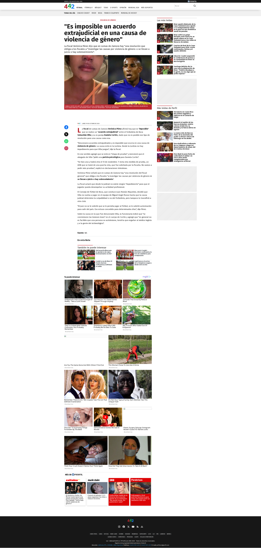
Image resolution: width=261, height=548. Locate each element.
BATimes (169, 534)
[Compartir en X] (66, 134)
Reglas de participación (146, 537)
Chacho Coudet (83, 13)
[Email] (66, 148)
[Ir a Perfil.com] (192, 2)
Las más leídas (164, 20)
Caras (100, 534)
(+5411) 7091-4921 (135, 545)
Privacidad (130, 537)
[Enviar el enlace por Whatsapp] (66, 141)
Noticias (106, 534)
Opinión (123, 8)
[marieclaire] (97, 480)
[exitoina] (75, 480)
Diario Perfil (93, 534)
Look (149, 534)
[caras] (119, 480)
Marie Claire (113, 534)
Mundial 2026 (133, 8)
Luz (154, 534)
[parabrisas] (140, 480)
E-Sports (114, 8)
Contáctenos (121, 537)
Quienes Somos (112, 537)
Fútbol (79, 8)
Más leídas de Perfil (167, 108)
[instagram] (119, 527)
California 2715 (102, 545)
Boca (100, 13)
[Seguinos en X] (128, 527)
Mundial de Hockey (129, 13)
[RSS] (137, 527)
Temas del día (69, 13)
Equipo (136, 537)
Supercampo (143, 534)
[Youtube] (133, 527)
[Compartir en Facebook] (66, 127)
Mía (157, 534)
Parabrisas (135, 534)
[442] (130, 520)
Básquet (98, 8)
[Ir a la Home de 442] (69, 8)
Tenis (106, 8)
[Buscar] (195, 6)
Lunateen (162, 534)
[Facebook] (124, 527)
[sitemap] (142, 527)
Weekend (127, 534)
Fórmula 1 (89, 8)
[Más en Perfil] (77, 474)
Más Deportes (147, 8)
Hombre (121, 534)
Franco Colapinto (111, 13)
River (94, 13)
